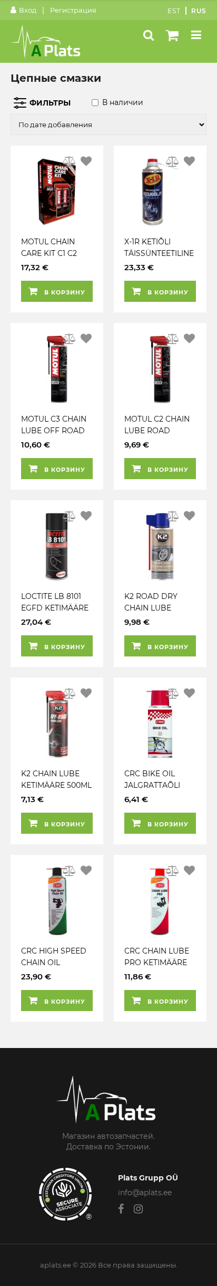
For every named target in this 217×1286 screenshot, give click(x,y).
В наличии (122, 102)
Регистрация (73, 10)
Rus (198, 11)
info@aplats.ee (145, 1192)
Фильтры (50, 103)
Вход (27, 10)
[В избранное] (86, 161)
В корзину (63, 292)
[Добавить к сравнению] (69, 161)
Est (174, 11)
